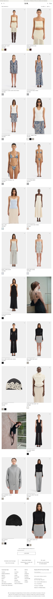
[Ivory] (28, 139)
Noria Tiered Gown (6, 269)
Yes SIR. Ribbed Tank (32, 135)
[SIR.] (26, 3)
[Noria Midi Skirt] (14, 26)
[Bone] (28, 229)
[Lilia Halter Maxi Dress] (39, 71)
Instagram (27, 573)
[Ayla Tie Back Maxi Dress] (39, 205)
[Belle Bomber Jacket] (14, 475)
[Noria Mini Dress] (39, 250)
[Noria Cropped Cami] (39, 26)
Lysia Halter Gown (6, 314)
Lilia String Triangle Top (8, 180)
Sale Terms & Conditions (7, 583)
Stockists (16, 580)
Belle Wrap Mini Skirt (32, 359)
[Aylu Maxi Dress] (39, 430)
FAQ (2, 580)
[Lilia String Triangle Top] (14, 160)
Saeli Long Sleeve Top (32, 539)
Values (15, 573)
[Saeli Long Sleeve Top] (39, 520)
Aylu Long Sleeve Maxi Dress (9, 359)
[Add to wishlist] (24, 9)
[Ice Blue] (3, 229)
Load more (26, 553)
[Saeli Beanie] (14, 384)
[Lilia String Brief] (39, 160)
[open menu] (2, 3)
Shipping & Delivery (6, 573)
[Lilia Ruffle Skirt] (14, 116)
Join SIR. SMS (27, 578)
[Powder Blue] (3, 273)
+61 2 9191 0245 (39, 583)
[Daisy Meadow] (3, 94)
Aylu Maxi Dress (31, 450)
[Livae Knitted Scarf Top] (39, 384)
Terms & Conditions (18, 583)
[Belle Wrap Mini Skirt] (39, 339)
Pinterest (26, 575)
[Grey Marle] (33, 139)
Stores (15, 578)
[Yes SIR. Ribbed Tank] (39, 116)
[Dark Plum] (5, 50)
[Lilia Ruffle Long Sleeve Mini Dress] (14, 71)
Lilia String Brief (31, 180)
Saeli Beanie (5, 539)
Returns (3, 575)
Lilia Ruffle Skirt (6, 135)
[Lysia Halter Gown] (14, 295)
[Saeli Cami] (14, 205)
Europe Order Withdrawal (7, 585)
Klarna (3, 578)
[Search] (47, 3)
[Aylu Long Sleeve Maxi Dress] (14, 339)
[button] (49, 6)
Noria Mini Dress (31, 269)
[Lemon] (3, 50)
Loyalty (15, 575)
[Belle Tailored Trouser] (39, 475)
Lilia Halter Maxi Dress (32, 90)
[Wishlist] (3, 3)
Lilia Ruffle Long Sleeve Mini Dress (10, 90)
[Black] (30, 139)
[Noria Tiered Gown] (14, 250)
